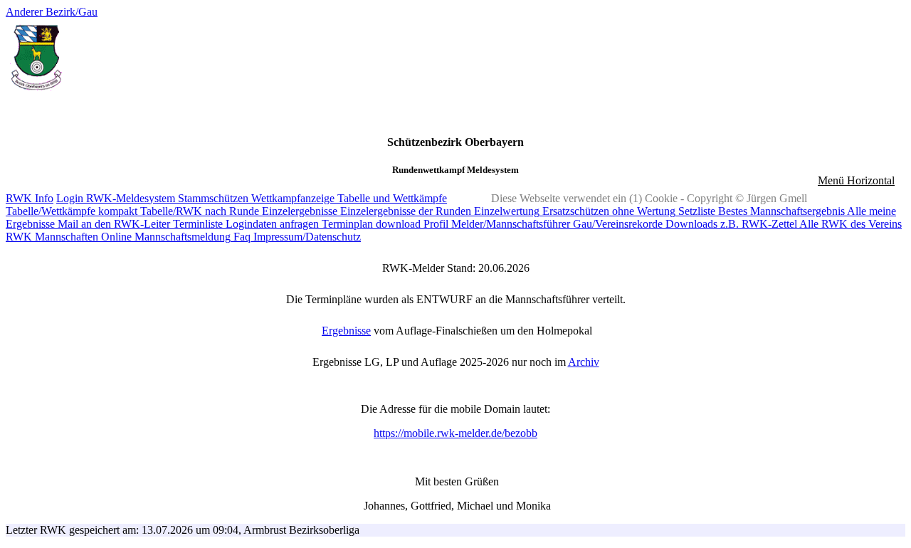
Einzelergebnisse (298, 211)
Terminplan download (370, 224)
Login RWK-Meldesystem (115, 198)
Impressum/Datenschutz (306, 237)
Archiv (583, 362)
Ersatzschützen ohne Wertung (607, 211)
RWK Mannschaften (52, 237)
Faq (241, 237)
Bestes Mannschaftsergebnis (780, 211)
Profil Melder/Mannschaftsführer (495, 224)
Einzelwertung (505, 211)
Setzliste (695, 211)
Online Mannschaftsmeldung (164, 237)
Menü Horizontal (856, 180)
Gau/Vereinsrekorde (616, 224)
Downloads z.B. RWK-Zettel (730, 224)
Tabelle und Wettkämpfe (391, 198)
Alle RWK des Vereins (849, 224)
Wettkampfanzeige (291, 198)
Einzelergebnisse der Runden (404, 211)
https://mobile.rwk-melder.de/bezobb (455, 433)
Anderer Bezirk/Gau (52, 12)
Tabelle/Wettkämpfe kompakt (71, 211)
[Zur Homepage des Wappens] (36, 91)
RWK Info (29, 198)
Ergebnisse (346, 331)
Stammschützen (211, 198)
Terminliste (196, 224)
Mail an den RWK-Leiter (112, 224)
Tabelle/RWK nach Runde (198, 211)
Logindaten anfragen (271, 224)
